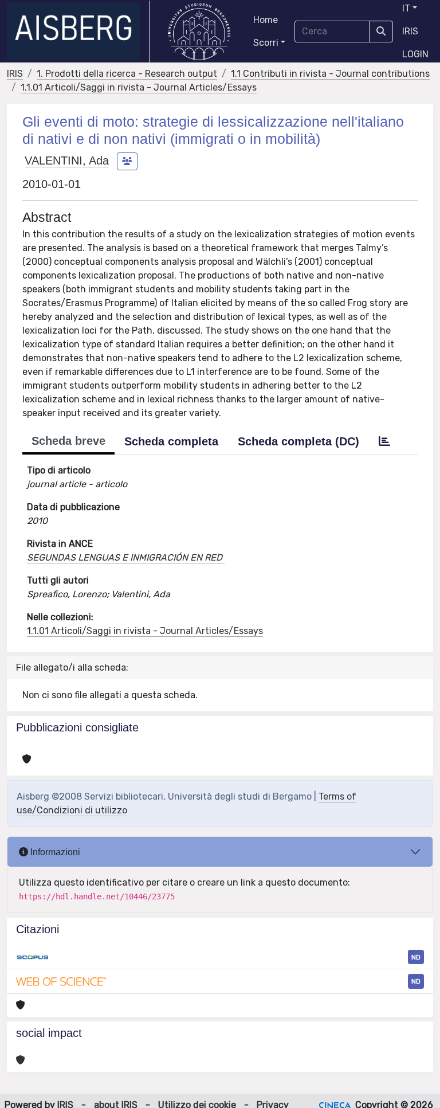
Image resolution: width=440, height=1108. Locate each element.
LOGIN (415, 54)
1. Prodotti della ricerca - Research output (127, 73)
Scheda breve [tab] (68, 440)
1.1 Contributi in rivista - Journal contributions (330, 73)
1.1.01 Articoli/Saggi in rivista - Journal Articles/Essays (139, 87)
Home (265, 19)
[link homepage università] (199, 31)
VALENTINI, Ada (67, 160)
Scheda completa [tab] (171, 441)
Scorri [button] (265, 42)
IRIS (410, 31)
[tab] (384, 441)
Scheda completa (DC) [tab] (298, 441)
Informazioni (54, 852)
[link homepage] (78, 31)
